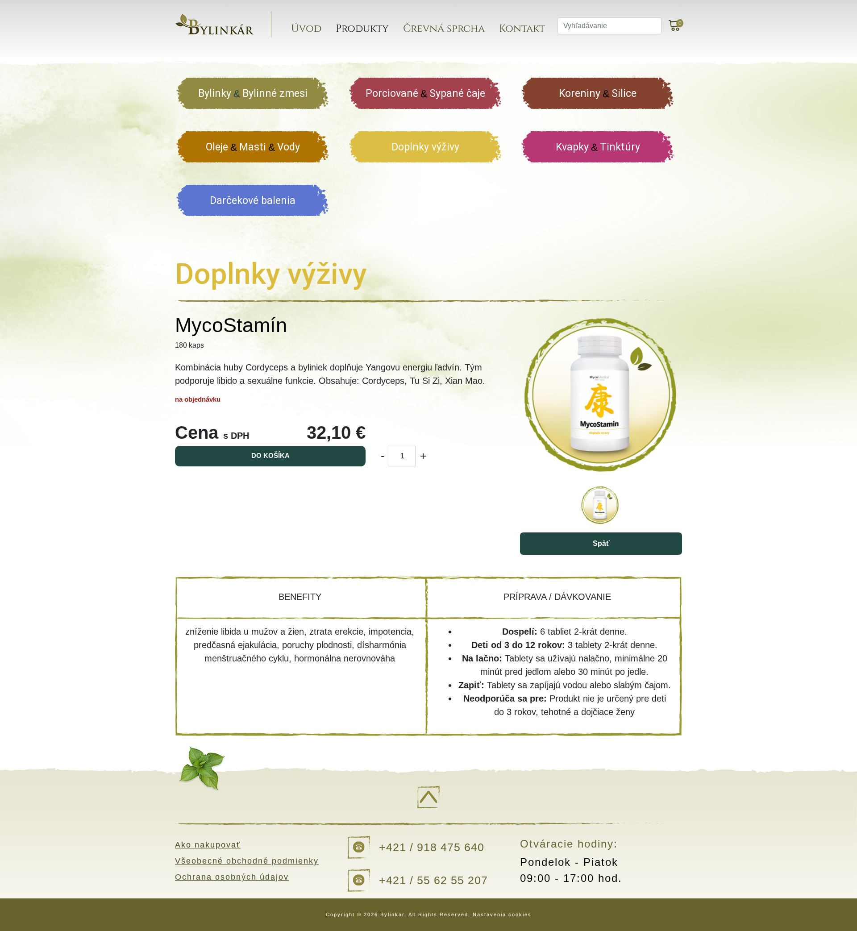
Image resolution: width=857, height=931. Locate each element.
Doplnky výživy (425, 147)
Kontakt (522, 29)
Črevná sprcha (444, 29)
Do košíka (270, 455)
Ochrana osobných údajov (232, 877)
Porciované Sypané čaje (425, 93)
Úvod (306, 29)
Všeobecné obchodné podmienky (247, 860)
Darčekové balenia (252, 201)
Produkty (362, 29)
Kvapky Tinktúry (598, 147)
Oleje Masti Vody (253, 147)
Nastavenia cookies (502, 914)
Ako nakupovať (208, 844)
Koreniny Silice (598, 93)
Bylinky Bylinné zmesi (253, 93)
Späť (601, 543)
